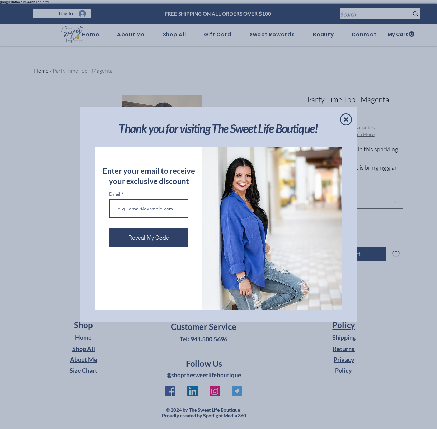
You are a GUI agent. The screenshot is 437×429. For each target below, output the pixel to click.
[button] (346, 119)
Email (115, 193)
